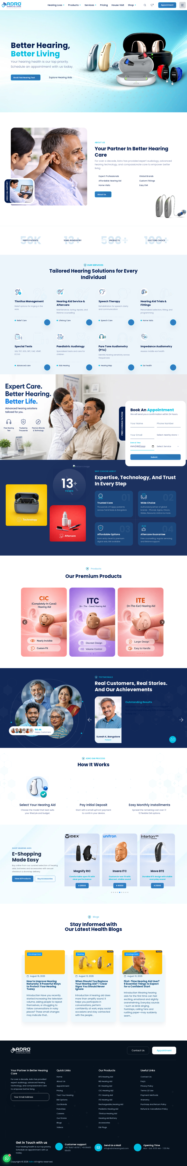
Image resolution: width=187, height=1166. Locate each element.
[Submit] (46, 1097)
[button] (111, 892)
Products (73, 5)
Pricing (104, 5)
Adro (31, 1161)
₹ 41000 (82, 885)
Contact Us (138, 1050)
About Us (101, 194)
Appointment (167, 5)
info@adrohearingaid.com (116, 1148)
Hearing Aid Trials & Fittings (154, 303)
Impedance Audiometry (156, 346)
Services (90, 5)
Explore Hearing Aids (60, 77)
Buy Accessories (45, 878)
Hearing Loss (55, 5)
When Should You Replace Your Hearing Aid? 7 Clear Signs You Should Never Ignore (91, 985)
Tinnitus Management (29, 301)
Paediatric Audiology (71, 346)
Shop (131, 5)
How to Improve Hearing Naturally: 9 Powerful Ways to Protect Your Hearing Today (44, 985)
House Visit (118, 5)
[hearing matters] (37, 1051)
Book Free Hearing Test (24, 77)
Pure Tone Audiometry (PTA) (113, 348)
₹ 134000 (157, 885)
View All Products (23, 878)
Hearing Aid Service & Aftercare (71, 303)
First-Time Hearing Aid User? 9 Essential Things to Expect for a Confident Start (142, 984)
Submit (154, 457)
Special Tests (23, 346)
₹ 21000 (119, 885)
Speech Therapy (109, 301)
